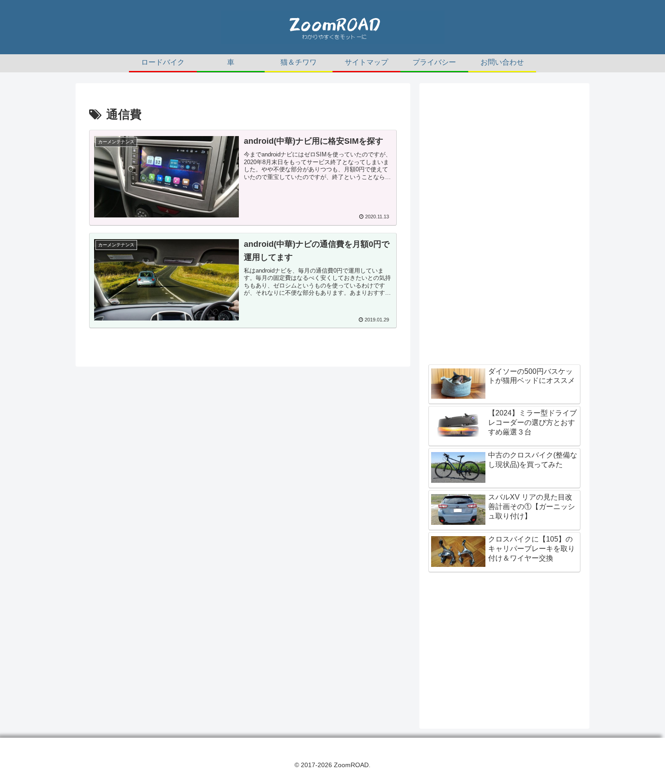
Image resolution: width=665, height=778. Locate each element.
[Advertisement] (504, 155)
